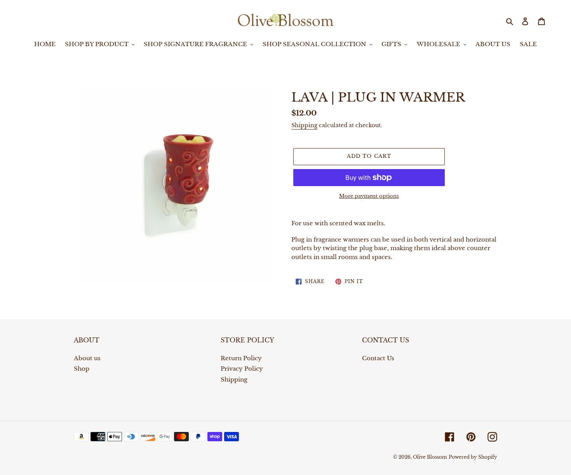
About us (87, 358)
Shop (81, 368)
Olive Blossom (430, 457)
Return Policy (241, 358)
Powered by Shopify (473, 457)
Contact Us (378, 358)
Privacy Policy (242, 368)
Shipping (304, 125)
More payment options (369, 196)
